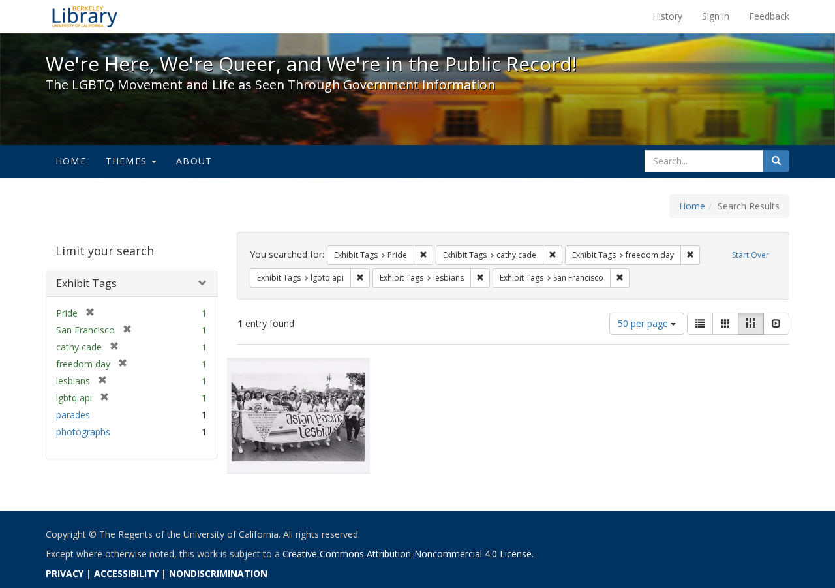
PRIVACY (65, 573)
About (194, 161)
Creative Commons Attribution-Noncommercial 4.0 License (407, 554)
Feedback (769, 16)
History (667, 16)
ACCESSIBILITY (126, 573)
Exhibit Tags (86, 283)
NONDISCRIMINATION (218, 573)
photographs (83, 432)
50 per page (644, 323)
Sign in (715, 16)
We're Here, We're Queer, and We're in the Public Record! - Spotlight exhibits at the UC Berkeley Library (85, 16)
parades (73, 415)
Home (70, 161)
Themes (128, 161)
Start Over (750, 254)
